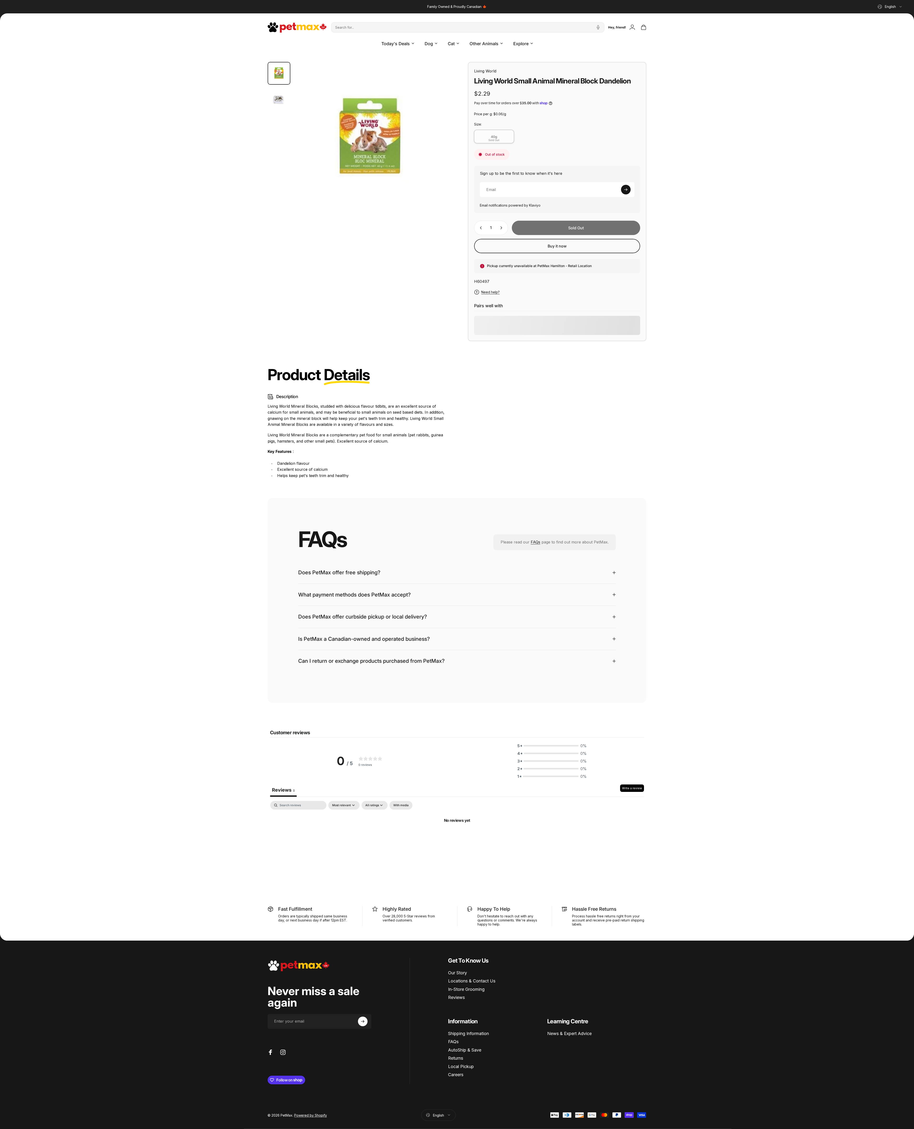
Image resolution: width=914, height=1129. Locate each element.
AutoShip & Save (464, 1049)
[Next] (434, 149)
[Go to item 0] (279, 73)
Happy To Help (493, 909)
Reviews (456, 997)
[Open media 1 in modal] (370, 138)
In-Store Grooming (466, 989)
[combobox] (890, 6)
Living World (485, 71)
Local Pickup (461, 1066)
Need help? (490, 292)
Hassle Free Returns (594, 909)
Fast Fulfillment (295, 909)
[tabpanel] (457, 836)
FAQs (535, 542)
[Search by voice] (598, 27)
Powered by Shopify (310, 1115)
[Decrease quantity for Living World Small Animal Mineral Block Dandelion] (479, 228)
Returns (455, 1058)
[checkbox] (400, 805)
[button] (552, 746)
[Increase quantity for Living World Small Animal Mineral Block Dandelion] (502, 228)
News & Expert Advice (569, 1033)
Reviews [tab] (283, 790)
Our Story (457, 972)
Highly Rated (397, 909)
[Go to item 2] (279, 99)
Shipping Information (468, 1033)
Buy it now (557, 246)
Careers (455, 1074)
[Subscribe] (626, 189)
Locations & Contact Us (471, 980)
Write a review (632, 788)
